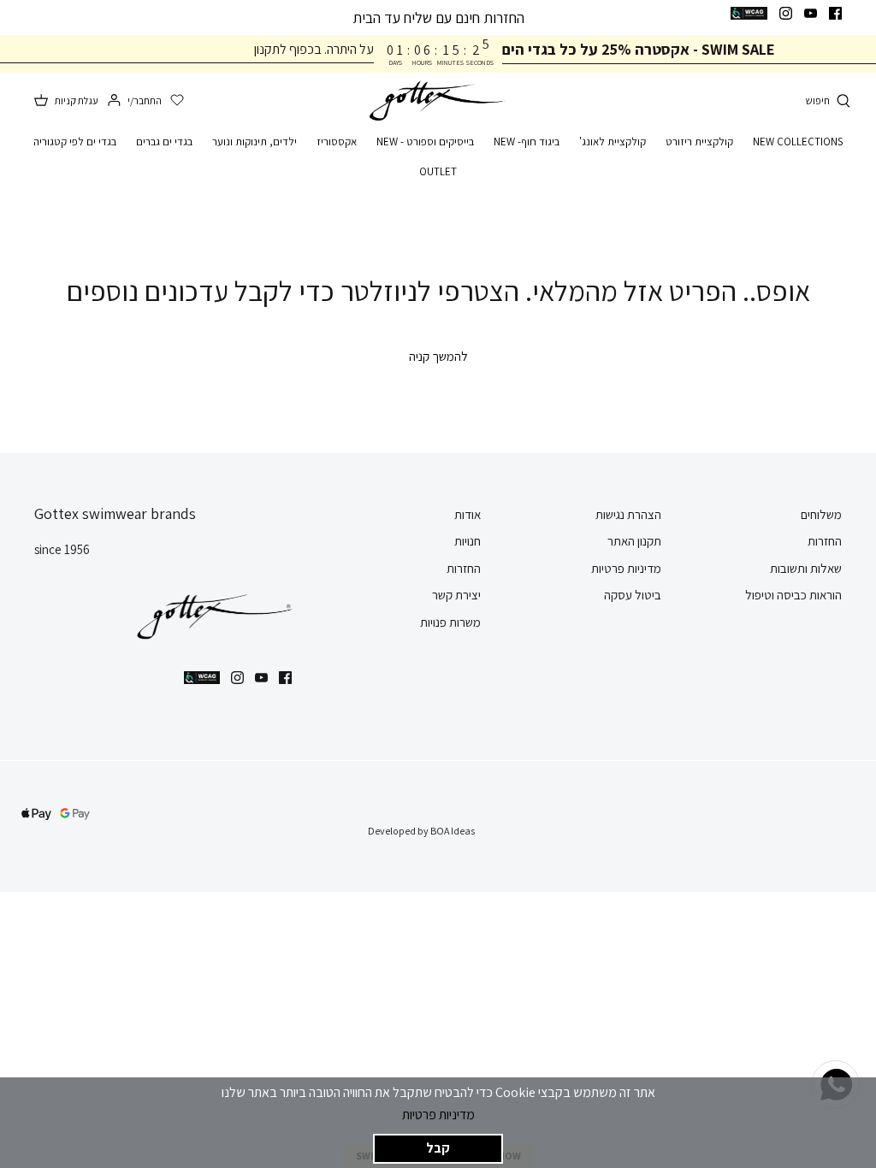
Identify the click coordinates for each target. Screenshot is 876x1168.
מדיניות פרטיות (438, 1115)
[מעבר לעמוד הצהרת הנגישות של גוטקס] (749, 13)
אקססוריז (337, 141)
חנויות (467, 541)
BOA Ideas (452, 830)
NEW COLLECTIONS (798, 141)
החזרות (825, 541)
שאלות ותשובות (806, 568)
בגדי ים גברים (164, 141)
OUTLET (438, 171)
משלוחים (821, 514)
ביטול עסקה (632, 595)
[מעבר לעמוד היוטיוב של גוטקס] (810, 13)
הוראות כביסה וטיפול (793, 595)
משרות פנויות (450, 622)
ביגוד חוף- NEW (526, 141)
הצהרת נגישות (628, 514)
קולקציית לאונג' (612, 141)
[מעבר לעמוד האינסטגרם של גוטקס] (785, 13)
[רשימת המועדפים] (177, 101)
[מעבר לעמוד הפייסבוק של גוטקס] (835, 13)
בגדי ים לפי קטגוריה (74, 141)
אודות (467, 514)
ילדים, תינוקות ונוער (254, 141)
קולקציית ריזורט (699, 141)
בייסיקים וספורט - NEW (425, 141)
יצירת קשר (456, 595)
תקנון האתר (634, 541)
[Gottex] (438, 101)
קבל (438, 1148)
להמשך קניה (438, 356)
